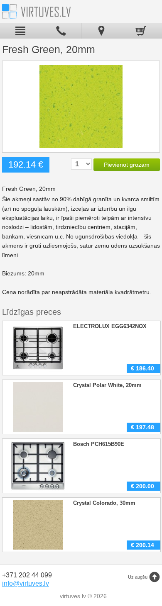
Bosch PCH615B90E (98, 444)
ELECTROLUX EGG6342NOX (110, 326)
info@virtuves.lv (25, 583)
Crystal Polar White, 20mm (107, 385)
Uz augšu (137, 576)
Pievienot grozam (127, 164)
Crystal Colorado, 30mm (104, 503)
